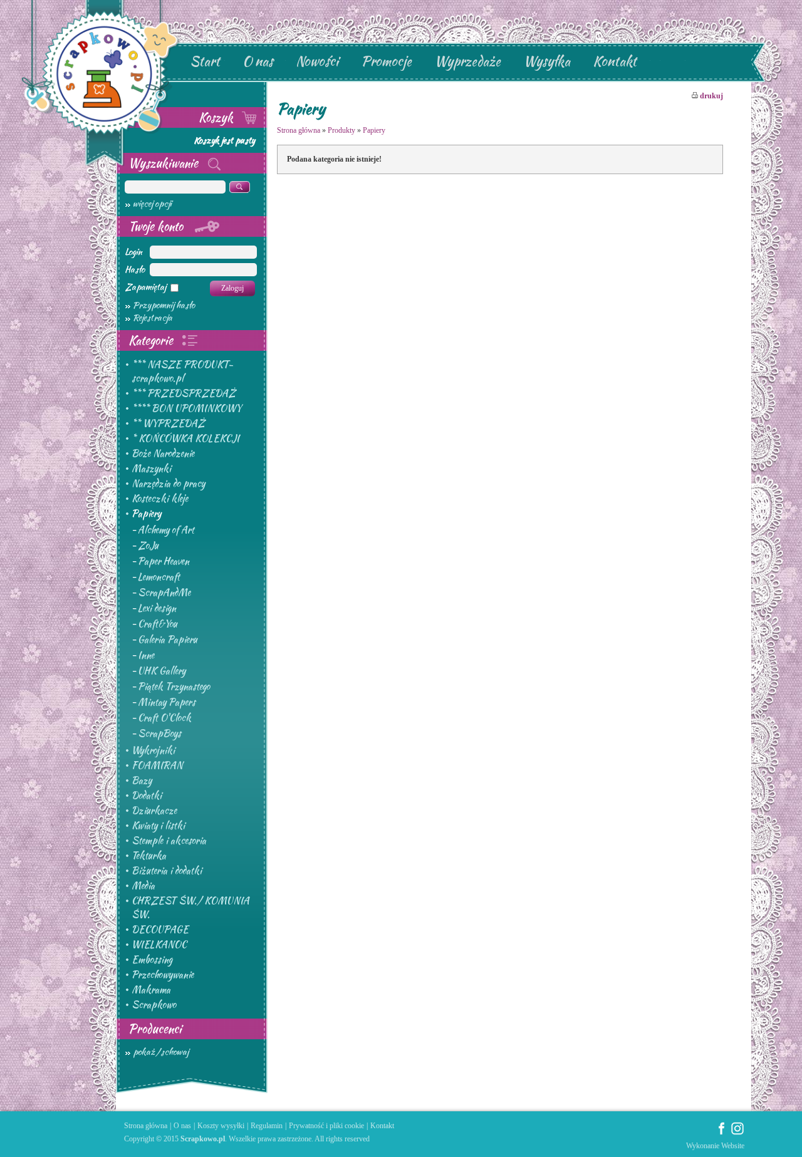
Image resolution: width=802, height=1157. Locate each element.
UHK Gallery (161, 671)
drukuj (710, 95)
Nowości (317, 61)
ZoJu (148, 546)
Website (732, 1145)
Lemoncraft (159, 577)
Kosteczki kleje (160, 499)
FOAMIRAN (157, 765)
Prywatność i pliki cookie (326, 1125)
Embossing (152, 960)
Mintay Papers (166, 702)
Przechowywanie (163, 975)
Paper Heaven (163, 561)
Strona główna (298, 130)
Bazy (142, 780)
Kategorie (152, 340)
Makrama (151, 990)
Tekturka (149, 856)
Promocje (386, 61)
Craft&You (157, 624)
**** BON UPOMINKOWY (186, 408)
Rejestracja (152, 317)
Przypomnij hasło (164, 305)
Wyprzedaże (467, 61)
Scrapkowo (154, 1005)
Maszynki (151, 468)
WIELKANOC (159, 945)
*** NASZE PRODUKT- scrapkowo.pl (182, 371)
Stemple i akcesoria (169, 841)
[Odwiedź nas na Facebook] (722, 1132)
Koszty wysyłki (220, 1125)
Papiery (146, 514)
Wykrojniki (153, 750)
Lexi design (157, 608)
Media (143, 886)
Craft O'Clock (164, 718)
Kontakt (615, 61)
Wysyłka (546, 61)
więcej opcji (152, 203)
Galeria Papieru (167, 639)
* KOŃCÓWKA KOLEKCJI (185, 438)
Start (205, 61)
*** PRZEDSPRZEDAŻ (184, 393)
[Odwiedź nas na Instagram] (737, 1132)
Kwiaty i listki (158, 826)
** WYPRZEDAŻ (168, 423)
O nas (257, 61)
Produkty (341, 130)
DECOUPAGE (160, 929)
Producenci (155, 1028)
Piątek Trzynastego (174, 686)
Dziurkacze (154, 810)
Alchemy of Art (166, 530)
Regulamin (267, 1125)
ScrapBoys (159, 733)
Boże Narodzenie (163, 453)
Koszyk (217, 117)
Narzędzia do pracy (168, 483)
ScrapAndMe (164, 592)
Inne (146, 655)
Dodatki (147, 795)
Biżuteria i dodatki (167, 871)
